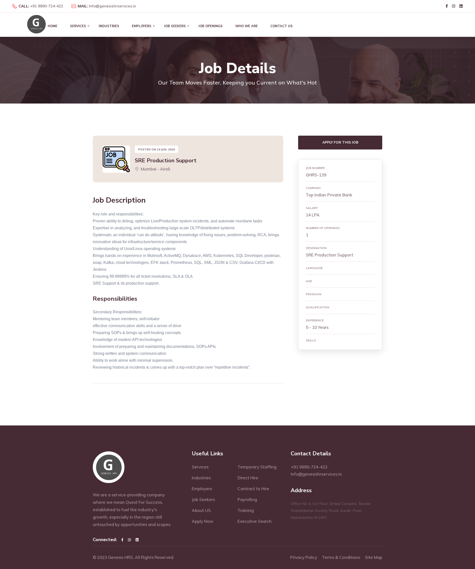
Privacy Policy (303, 557)
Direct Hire (248, 477)
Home (52, 26)
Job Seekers (175, 26)
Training (246, 510)
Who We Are (246, 26)
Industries (109, 26)
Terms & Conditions (341, 557)
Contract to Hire (253, 488)
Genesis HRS (120, 557)
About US (201, 510)
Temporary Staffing (257, 466)
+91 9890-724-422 (46, 6)
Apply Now (202, 521)
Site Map (373, 557)
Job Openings (210, 26)
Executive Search (255, 521)
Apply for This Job (340, 142)
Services (78, 26)
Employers (141, 26)
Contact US (281, 26)
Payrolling (247, 499)
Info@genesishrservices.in (112, 6)
